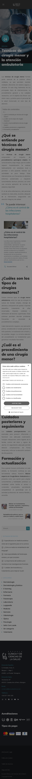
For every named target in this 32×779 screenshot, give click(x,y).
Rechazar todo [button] (17, 408)
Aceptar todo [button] (16, 403)
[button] (16, 380)
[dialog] (16, 389)
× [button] (28, 365)
